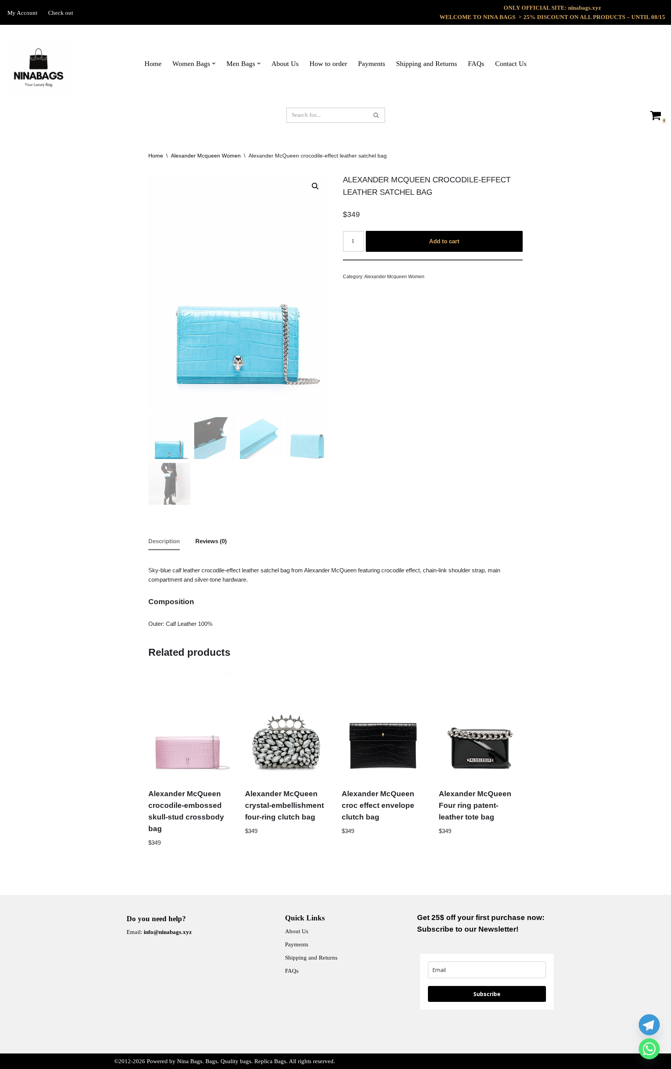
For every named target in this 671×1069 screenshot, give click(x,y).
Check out (60, 13)
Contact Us (511, 64)
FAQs (476, 64)
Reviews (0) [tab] (211, 541)
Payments (371, 64)
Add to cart (444, 241)
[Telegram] (649, 1024)
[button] (214, 63)
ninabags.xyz (584, 8)
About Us (285, 64)
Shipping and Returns (426, 64)
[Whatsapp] (649, 1048)
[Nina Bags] (39, 69)
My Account (22, 13)
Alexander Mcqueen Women (206, 155)
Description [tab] (164, 541)
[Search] (376, 115)
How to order (328, 64)
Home (153, 64)
